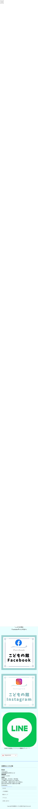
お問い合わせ (5, 801)
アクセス (4, 797)
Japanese (7, 755)
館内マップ (5, 794)
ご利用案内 (5, 791)
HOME (4, 788)
